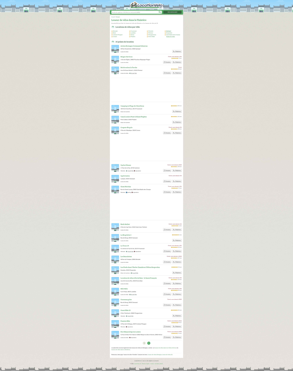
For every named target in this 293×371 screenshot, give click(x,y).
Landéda (133, 33)
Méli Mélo (124, 289)
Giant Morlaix (126, 186)
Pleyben (133, 36)
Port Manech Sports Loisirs (131, 332)
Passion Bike (125, 321)
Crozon (115, 36)
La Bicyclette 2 (126, 235)
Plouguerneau (152, 34)
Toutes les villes (170, 36)
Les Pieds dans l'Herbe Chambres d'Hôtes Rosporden (140, 267)
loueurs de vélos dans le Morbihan (120, 349)
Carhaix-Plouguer (118, 34)
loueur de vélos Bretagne (155, 354)
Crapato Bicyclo (126, 127)
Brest (114, 33)
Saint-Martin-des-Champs (173, 34)
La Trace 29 (125, 245)
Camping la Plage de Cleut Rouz (132, 106)
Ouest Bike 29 (126, 310)
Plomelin (150, 31)
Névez (132, 34)
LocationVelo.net (146, 5)
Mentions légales (145, 363)
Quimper (168, 31)
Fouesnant (134, 31)
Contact (152, 363)
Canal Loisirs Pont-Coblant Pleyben (134, 116)
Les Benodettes (126, 256)
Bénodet (115, 31)
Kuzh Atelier (125, 224)
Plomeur (150, 33)
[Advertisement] (146, 91)
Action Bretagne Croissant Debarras (134, 46)
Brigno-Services (126, 56)
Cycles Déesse (126, 165)
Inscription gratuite (159, 363)
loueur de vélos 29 (167, 354)
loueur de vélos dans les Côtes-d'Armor (165, 347)
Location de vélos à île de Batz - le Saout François (139, 278)
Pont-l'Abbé (151, 36)
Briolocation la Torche (129, 67)
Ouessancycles (126, 299)
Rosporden (169, 33)
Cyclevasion (125, 176)
